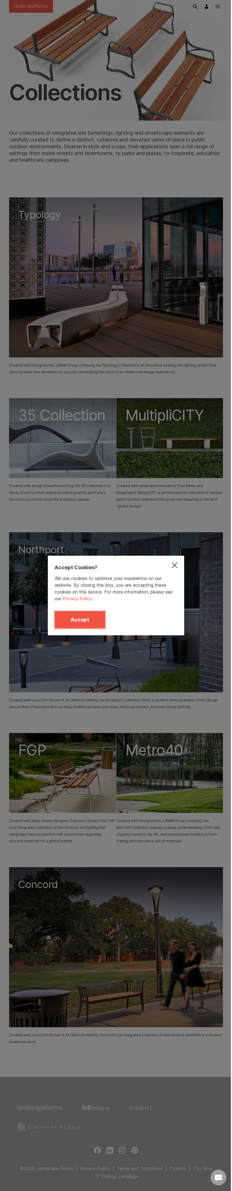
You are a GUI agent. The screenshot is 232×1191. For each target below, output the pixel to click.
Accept (80, 620)
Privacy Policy (77, 598)
